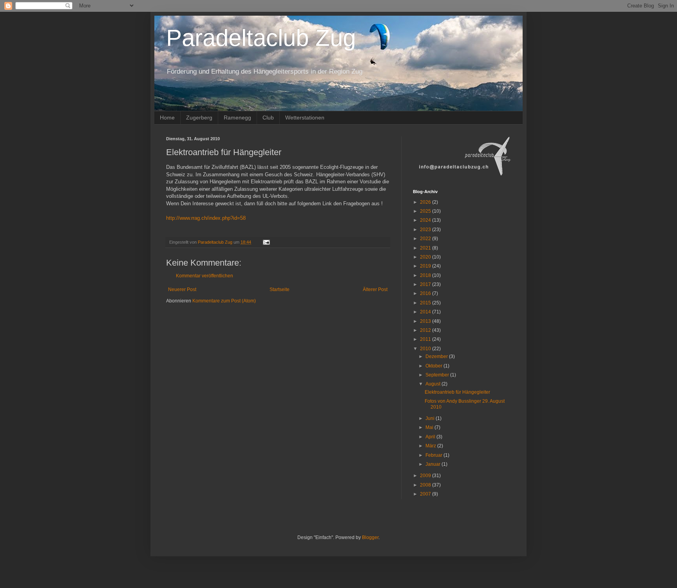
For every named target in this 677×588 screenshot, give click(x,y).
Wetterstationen (304, 117)
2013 (426, 321)
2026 (426, 202)
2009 (426, 475)
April (430, 437)
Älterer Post (375, 289)
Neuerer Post (182, 289)
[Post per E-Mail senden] (266, 242)
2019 (426, 266)
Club (268, 117)
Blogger (370, 537)
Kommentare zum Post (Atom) (224, 301)
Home (167, 117)
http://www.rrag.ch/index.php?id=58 (206, 218)
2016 (426, 293)
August (433, 384)
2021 (426, 248)
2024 (426, 220)
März (431, 446)
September (437, 375)
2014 (426, 312)
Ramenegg (237, 117)
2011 (426, 339)
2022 (426, 238)
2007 (426, 494)
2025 (426, 211)
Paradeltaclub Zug (261, 38)
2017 (426, 284)
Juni (430, 418)
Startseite (280, 289)
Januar (433, 464)
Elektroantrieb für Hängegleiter (457, 392)
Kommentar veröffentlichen (204, 276)
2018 (426, 275)
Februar (434, 455)
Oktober (434, 366)
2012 (426, 330)
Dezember (437, 356)
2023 (426, 229)
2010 (426, 348)
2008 (426, 485)
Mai (429, 427)
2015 (426, 303)
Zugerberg (199, 117)
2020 (426, 257)
